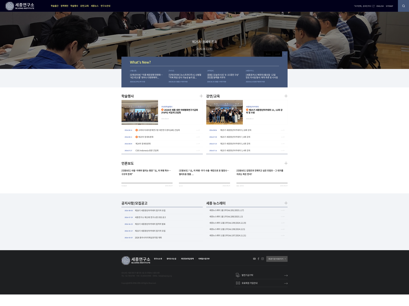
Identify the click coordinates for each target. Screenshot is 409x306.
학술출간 (54, 5)
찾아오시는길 (171, 258)
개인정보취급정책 (187, 258)
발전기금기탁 (247, 275)
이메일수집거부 (204, 258)
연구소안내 (105, 5)
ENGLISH (380, 6)
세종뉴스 (95, 5)
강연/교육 (84, 5)
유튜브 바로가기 (254, 258)
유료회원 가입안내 (249, 283)
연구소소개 (158, 258)
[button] (277, 54)
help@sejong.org (165, 275)
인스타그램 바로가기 (262, 258)
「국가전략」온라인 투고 (362, 6)
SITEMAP (389, 6)
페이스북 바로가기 (258, 258)
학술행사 (74, 5)
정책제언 (64, 5)
